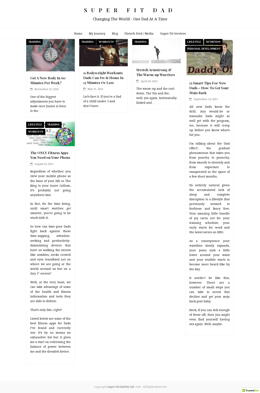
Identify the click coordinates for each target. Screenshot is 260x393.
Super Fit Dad (130, 10)
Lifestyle (194, 41)
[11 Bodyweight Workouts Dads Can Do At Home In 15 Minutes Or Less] (103, 52)
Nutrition (213, 41)
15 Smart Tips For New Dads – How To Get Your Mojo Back (209, 88)
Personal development (204, 48)
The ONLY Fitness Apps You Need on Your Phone (50, 155)
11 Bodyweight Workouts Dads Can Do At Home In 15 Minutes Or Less (103, 77)
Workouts (106, 41)
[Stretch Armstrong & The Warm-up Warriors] (156, 50)
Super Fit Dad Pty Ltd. (120, 386)
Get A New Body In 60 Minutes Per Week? (47, 80)
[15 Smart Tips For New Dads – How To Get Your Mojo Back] (209, 57)
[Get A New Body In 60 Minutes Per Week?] (50, 55)
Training (34, 41)
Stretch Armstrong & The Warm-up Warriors (155, 72)
